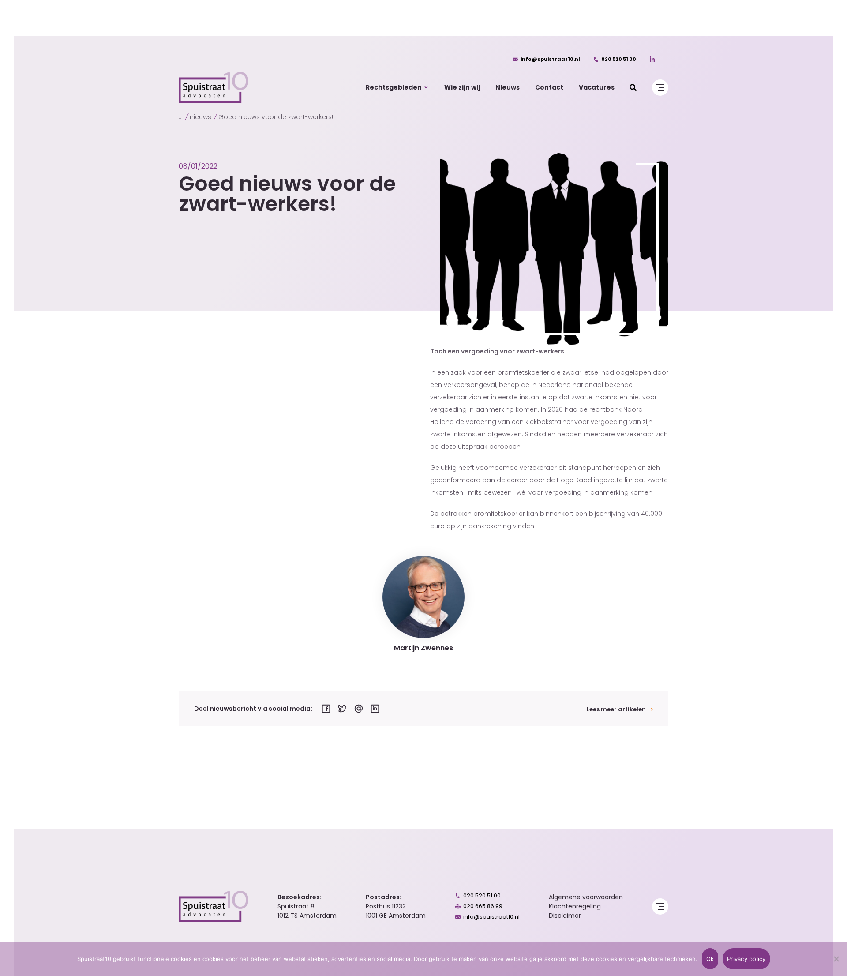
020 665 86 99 (482, 906)
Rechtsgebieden (394, 87)
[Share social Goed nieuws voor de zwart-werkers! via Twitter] (342, 708)
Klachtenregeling (575, 906)
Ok (710, 958)
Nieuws (507, 87)
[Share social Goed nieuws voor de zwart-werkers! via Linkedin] (375, 708)
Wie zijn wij (462, 87)
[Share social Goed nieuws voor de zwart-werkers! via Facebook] (326, 708)
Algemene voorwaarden (586, 897)
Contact (549, 87)
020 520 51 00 (618, 59)
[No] (836, 958)
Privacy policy (746, 958)
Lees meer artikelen (616, 709)
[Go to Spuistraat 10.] (181, 117)
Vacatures (597, 87)
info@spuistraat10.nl (550, 59)
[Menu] (660, 87)
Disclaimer (565, 915)
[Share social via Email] (359, 708)
